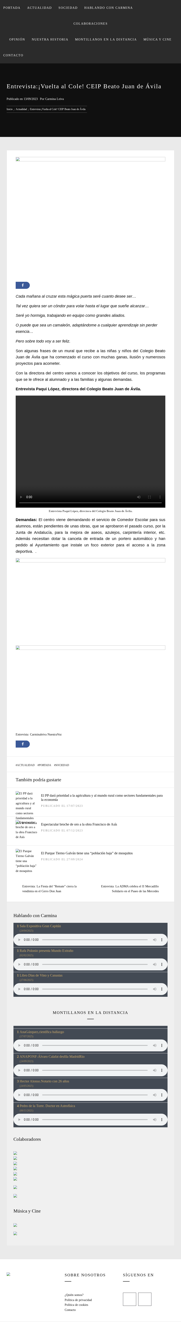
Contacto (13, 55)
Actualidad (39, 7)
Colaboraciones (91, 23)
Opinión (17, 39)
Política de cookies (76, 1305)
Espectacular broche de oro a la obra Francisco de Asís (79, 824)
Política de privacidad (78, 1300)
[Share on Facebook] (23, 285)
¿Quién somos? (74, 1295)
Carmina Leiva (54, 99)
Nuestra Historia (50, 39)
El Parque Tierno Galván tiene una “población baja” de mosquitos (87, 853)
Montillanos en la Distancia (106, 39)
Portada (12, 7)
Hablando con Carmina (108, 7)
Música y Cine (157, 39)
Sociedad (68, 7)
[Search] (174, 5)
